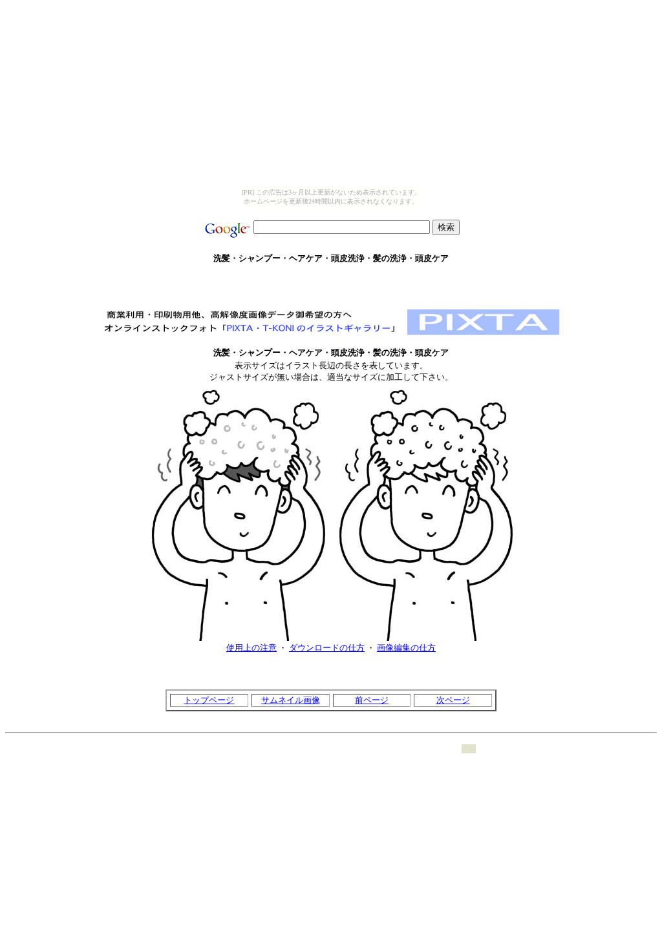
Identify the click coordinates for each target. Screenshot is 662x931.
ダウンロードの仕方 (327, 648)
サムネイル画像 (290, 700)
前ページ (372, 700)
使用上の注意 (251, 648)
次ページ (453, 700)
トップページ (209, 700)
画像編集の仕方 (406, 648)
